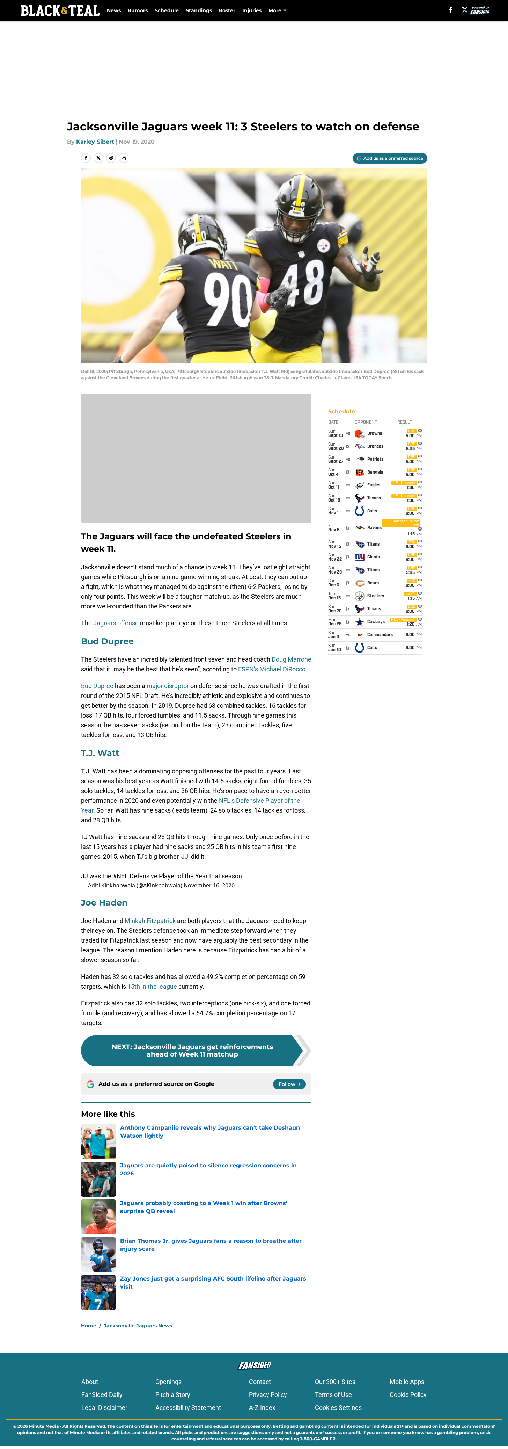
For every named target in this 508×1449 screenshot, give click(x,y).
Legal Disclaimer (104, 1407)
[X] (464, 10)
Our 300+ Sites (335, 1381)
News (114, 10)
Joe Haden (104, 902)
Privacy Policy (268, 1394)
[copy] (123, 158)
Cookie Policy (408, 1394)
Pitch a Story (172, 1394)
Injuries (252, 10)
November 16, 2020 (209, 885)
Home (88, 1325)
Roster (227, 10)
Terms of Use (333, 1394)
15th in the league (152, 986)
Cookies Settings (338, 1407)
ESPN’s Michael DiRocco (271, 669)
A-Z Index (262, 1407)
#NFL (120, 876)
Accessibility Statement (188, 1407)
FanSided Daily (102, 1394)
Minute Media (44, 1426)
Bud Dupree (107, 641)
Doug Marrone (291, 659)
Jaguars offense (116, 623)
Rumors (138, 10)
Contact (260, 1381)
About (89, 1381)
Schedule (167, 10)
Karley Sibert (95, 141)
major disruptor (168, 686)
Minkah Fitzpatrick (150, 920)
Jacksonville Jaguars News (138, 1325)
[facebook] (450, 10)
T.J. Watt (100, 753)
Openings (168, 1381)
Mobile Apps (407, 1381)
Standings (199, 10)
